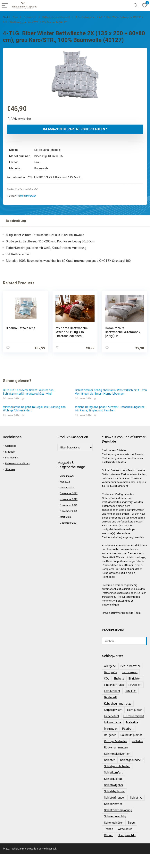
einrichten (135, 678)
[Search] (135, 5)
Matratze (132, 722)
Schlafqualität (113, 778)
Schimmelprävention (117, 753)
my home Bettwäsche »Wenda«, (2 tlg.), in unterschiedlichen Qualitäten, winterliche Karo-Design (71, 336)
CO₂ (106, 678)
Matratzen (111, 728)
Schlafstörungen (114, 797)
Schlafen (109, 760)
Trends (108, 829)
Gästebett (110, 697)
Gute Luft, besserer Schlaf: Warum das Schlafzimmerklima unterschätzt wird (28, 391)
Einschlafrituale (114, 684)
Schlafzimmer (113, 803)
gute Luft (131, 691)
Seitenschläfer (113, 822)
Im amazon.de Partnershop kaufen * (75, 129)
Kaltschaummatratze (117, 703)
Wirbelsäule (125, 829)
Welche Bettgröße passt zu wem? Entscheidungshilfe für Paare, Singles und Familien (110, 408)
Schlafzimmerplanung (118, 810)
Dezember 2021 (69, 522)
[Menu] (4, 5)
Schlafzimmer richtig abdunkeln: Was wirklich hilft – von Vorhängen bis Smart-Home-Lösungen (111, 391)
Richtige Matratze (115, 741)
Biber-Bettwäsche (85, 17)
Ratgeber (110, 735)
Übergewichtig (127, 835)
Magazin (10, 451)
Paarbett (128, 728)
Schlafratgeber (113, 785)
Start (5, 17)
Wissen (108, 835)
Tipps (131, 822)
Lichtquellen (134, 709)
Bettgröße (110, 672)
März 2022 (65, 516)
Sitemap (10, 469)
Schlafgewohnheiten (117, 766)
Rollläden (137, 741)
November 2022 (69, 511)
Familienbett (112, 691)
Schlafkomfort (113, 772)
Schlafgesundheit (131, 760)
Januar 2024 (67, 487)
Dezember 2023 (69, 493)
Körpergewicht (113, 709)
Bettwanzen (130, 672)
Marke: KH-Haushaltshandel (22, 189)
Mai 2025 (65, 481)
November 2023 (69, 499)
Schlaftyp (136, 797)
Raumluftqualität (131, 735)
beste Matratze (131, 666)
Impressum (11, 457)
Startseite (10, 445)
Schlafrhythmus (114, 791)
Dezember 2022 (69, 505)
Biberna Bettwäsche (20, 328)
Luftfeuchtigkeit (133, 716)
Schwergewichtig (115, 816)
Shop (15, 17)
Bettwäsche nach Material (56, 17)
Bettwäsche (30, 17)
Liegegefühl (111, 716)
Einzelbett (135, 684)
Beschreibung (16, 221)
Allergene (110, 666)
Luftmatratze (112, 722)
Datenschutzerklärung (17, 463)
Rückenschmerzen (116, 747)
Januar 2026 (67, 475)
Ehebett (119, 678)
